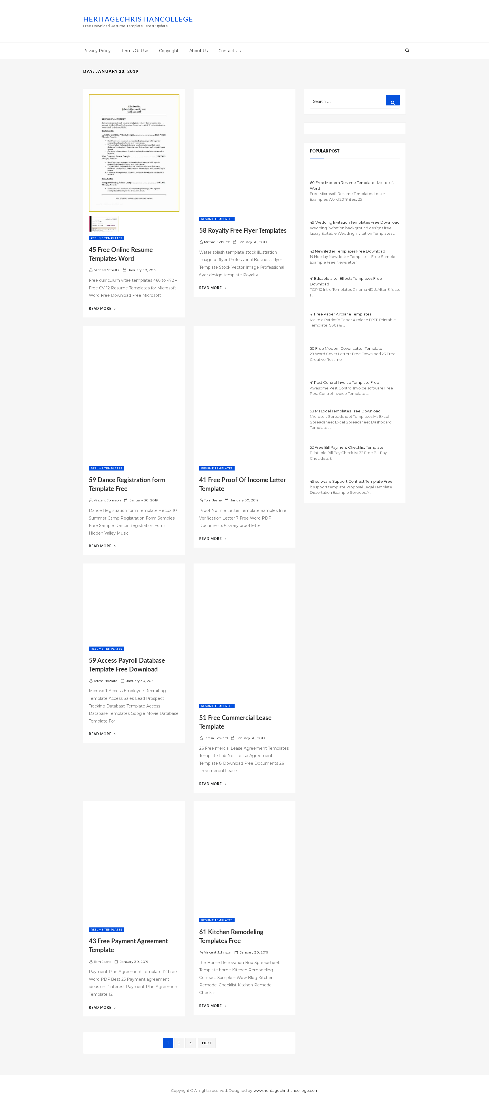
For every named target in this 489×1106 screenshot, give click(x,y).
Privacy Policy (97, 50)
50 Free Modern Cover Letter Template (346, 348)
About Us (198, 50)
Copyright (169, 50)
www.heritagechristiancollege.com (286, 1090)
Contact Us (229, 50)
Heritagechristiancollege (138, 19)
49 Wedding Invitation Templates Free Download (355, 222)
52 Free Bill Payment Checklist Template (346, 447)
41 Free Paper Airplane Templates (340, 314)
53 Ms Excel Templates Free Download (345, 411)
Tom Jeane (213, 500)
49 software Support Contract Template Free (351, 481)
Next (207, 1043)
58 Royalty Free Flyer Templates (243, 231)
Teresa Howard (105, 681)
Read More (102, 308)
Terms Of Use (134, 50)
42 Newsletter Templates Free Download (347, 251)
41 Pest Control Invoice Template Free (344, 382)
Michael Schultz (106, 270)
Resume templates (106, 238)
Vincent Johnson (107, 500)
